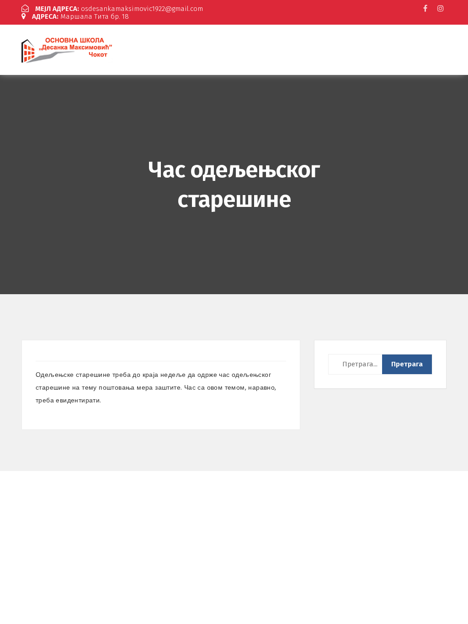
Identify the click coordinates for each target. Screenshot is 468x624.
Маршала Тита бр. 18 (80, 16)
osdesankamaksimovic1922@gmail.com (119, 9)
